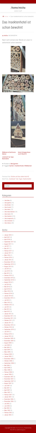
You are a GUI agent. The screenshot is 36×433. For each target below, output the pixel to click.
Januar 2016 (7, 260)
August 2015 (7, 266)
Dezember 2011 (8, 316)
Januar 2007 (7, 397)
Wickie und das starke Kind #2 (20, 176)
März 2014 (7, 291)
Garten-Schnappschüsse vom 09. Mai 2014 (24, 153)
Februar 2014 (8, 293)
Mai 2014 (6, 287)
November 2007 (8, 379)
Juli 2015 (6, 269)
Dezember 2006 (8, 399)
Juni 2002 (7, 406)
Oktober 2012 (8, 305)
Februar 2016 (8, 257)
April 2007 (7, 390)
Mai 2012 (6, 309)
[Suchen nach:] (18, 186)
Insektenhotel (19, 166)
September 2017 (9, 242)
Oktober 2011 (8, 320)
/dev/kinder (7, 205)
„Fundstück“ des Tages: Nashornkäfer (8, 157)
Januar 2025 (7, 235)
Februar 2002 (8, 412)
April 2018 (7, 239)
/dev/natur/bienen (9, 212)
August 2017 (7, 244)
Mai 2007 (6, 388)
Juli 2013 (6, 300)
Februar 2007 (8, 395)
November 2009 (8, 341)
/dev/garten (14, 164)
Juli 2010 (6, 331)
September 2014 (9, 280)
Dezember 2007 (8, 377)
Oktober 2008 (8, 361)
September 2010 (9, 329)
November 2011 (8, 318)
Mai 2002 (6, 408)
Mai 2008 (6, 365)
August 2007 (7, 383)
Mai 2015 (6, 273)
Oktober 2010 (8, 327)
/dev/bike (7, 200)
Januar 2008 (7, 374)
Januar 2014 (7, 296)
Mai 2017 (6, 248)
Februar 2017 (8, 251)
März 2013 (7, 302)
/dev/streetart (8, 221)
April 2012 (7, 311)
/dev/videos (7, 223)
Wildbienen (28, 166)
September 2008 (9, 363)
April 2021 (7, 237)
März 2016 (7, 255)
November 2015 (8, 262)
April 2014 (7, 289)
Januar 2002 (7, 415)
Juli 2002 (6, 403)
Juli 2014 (6, 284)
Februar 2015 (8, 275)
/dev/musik (7, 207)
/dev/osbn (7, 214)
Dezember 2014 (8, 278)
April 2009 (7, 349)
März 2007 (7, 392)
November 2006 (8, 401)
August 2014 (7, 282)
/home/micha (18, 7)
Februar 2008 (8, 372)
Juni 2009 (7, 345)
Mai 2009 (6, 347)
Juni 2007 (7, 385)
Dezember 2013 (8, 298)
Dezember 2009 (8, 338)
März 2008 (7, 370)
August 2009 (7, 343)
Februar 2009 (8, 354)
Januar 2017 (7, 253)
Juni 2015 (7, 271)
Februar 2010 (8, 334)
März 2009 (7, 352)
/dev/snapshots (8, 218)
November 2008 (8, 359)
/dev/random (8, 216)
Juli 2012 (6, 307)
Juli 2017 (6, 246)
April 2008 (7, 367)
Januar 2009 (7, 356)
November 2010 (8, 325)
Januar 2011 (7, 323)
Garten (11, 166)
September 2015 (9, 264)
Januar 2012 (7, 314)
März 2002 (7, 410)
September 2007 (9, 381)
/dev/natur (7, 209)
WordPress (13, 430)
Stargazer (23, 430)
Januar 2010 (7, 336)
